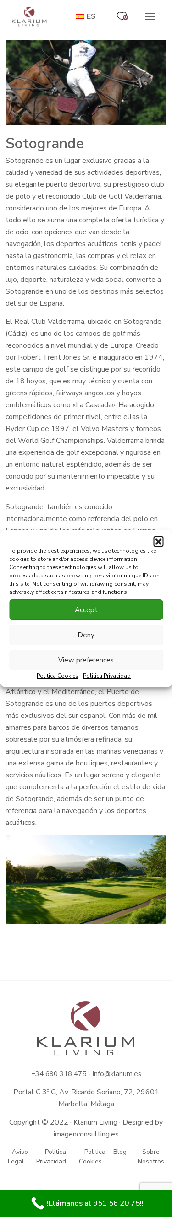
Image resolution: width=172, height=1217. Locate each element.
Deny (86, 635)
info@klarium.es (117, 1073)
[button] (158, 541)
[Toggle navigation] (150, 16)
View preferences (86, 660)
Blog (120, 1151)
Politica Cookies (57, 675)
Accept (86, 609)
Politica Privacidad (107, 675)
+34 (38, 1073)
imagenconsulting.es (86, 1134)
